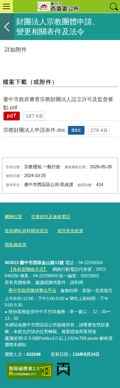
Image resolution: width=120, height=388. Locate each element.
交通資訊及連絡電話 (50, 216)
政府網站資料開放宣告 (26, 230)
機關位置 (13, 216)
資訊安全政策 (70, 230)
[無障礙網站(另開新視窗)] (29, 371)
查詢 (113, 6)
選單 (6, 6)
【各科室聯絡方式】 (28, 269)
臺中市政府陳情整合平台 (32, 290)
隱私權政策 (16, 244)
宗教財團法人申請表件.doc (34, 130)
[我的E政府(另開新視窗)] (63, 369)
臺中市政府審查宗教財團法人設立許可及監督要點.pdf (58, 103)
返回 (7, 26)
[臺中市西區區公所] (60, 6)
